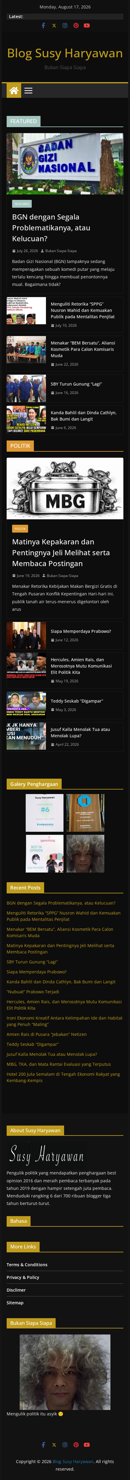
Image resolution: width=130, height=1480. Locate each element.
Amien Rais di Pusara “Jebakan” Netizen (47, 1034)
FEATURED (22, 204)
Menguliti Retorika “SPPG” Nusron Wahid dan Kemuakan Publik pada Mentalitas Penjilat (83, 310)
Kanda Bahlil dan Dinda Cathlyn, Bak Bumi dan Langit (84, 416)
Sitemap (15, 1302)
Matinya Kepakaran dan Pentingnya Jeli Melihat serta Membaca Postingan (61, 552)
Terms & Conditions (27, 1264)
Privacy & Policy (23, 1277)
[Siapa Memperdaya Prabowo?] (26, 635)
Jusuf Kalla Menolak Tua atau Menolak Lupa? (80, 732)
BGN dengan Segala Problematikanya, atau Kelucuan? (51, 227)
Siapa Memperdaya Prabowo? (81, 631)
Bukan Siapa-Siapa (61, 250)
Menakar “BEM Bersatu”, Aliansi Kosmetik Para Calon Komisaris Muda (83, 349)
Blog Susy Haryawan (65, 52)
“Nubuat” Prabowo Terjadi (33, 992)
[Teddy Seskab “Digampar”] (26, 705)
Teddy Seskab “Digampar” (77, 701)
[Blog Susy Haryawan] (14, 90)
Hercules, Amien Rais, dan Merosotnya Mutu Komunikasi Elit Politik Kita (81, 666)
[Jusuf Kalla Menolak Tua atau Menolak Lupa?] (26, 736)
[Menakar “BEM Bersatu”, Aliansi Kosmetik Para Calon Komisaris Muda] (26, 353)
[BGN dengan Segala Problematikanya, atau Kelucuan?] (65, 163)
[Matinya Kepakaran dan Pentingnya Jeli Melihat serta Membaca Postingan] (65, 488)
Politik (20, 529)
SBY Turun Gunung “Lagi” (76, 384)
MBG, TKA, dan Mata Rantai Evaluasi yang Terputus (59, 1064)
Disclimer (16, 1290)
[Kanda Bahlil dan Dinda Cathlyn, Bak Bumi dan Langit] (26, 420)
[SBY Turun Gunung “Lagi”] (26, 388)
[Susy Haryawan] (47, 1145)
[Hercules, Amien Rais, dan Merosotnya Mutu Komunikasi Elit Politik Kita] (26, 670)
